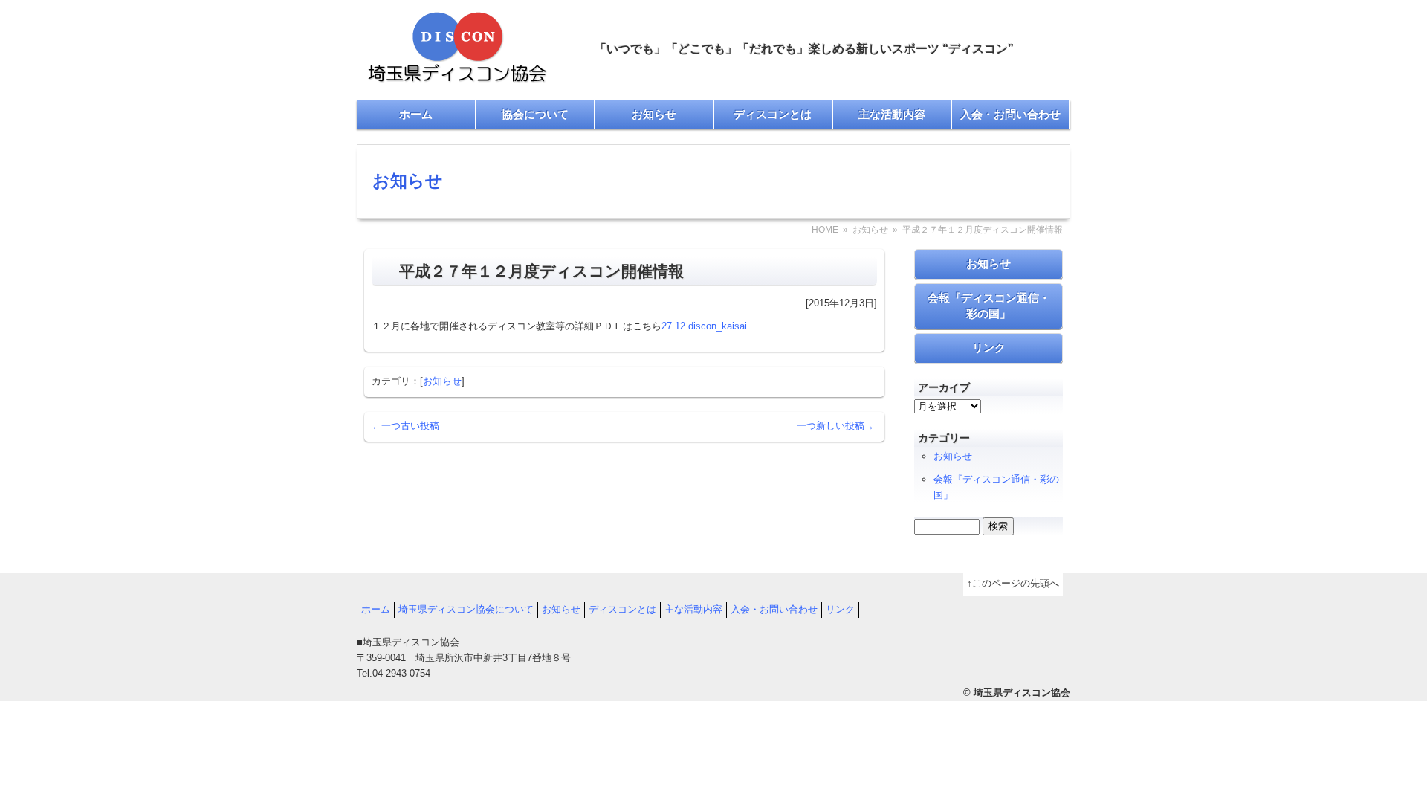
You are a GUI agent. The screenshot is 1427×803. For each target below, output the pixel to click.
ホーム (416, 114)
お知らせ (654, 114)
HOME (825, 230)
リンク (989, 347)
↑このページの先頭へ (1013, 583)
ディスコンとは (773, 114)
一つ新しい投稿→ (835, 425)
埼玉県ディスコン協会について (466, 609)
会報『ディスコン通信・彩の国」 (989, 305)
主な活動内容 (891, 114)
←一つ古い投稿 (405, 425)
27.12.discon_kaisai (704, 326)
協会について (535, 114)
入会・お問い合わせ (1010, 114)
